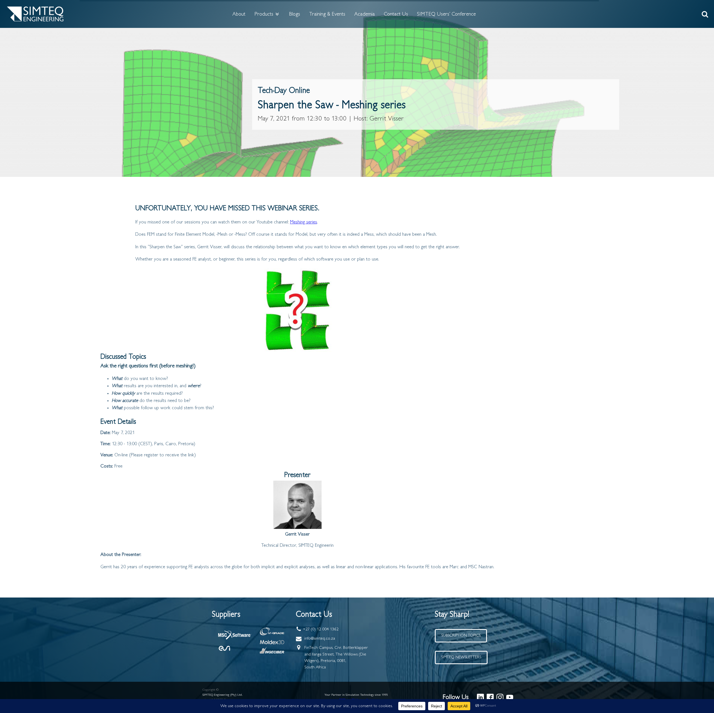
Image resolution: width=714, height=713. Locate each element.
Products (263, 14)
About (238, 14)
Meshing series (303, 222)
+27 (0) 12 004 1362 (321, 629)
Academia (364, 14)
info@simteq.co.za (319, 638)
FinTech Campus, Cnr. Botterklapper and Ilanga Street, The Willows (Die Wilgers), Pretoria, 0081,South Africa (336, 657)
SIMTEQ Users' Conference (446, 14)
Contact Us (396, 14)
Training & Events (327, 14)
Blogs (294, 14)
